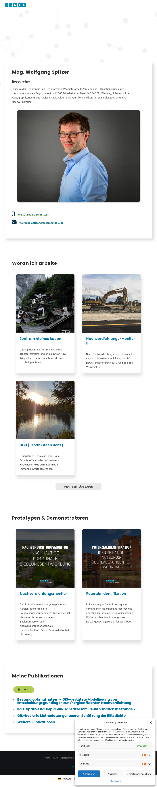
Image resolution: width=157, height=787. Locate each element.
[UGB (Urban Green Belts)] (45, 410)
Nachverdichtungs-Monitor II (110, 341)
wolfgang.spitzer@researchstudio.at (41, 222)
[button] (150, 722)
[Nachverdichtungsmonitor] (45, 558)
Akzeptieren (89, 774)
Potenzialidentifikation (106, 593)
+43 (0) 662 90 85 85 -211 (33, 214)
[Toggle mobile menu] (150, 5)
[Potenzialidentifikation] (111, 558)
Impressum (116, 781)
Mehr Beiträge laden (78, 486)
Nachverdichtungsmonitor (43, 593)
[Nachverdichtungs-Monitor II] (111, 303)
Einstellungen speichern (139, 774)
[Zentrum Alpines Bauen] (45, 303)
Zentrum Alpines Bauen (40, 338)
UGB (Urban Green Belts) (41, 445)
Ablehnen (112, 774)
